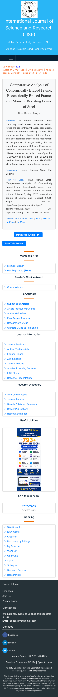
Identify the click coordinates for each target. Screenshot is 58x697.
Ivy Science (13, 546)
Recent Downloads (17, 413)
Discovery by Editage (18, 541)
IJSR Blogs (13, 373)
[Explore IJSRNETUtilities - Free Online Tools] (29, 459)
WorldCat (12, 550)
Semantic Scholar (16, 570)
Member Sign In (15, 265)
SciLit (10, 560)
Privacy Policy (9, 601)
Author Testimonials (18, 349)
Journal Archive (15, 399)
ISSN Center (13, 531)
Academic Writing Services (21, 368)
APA (31, 218)
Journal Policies (15, 363)
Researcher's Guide (17, 322)
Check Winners (15, 287)
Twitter (11, 650)
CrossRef (12, 536)
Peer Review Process (18, 318)
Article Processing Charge (21, 308)
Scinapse (12, 565)
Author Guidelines (16, 313)
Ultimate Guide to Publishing (22, 327)
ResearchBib (14, 574)
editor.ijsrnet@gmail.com (23, 620)
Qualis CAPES (14, 527)
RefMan (21, 222)
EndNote (10, 222)
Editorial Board (15, 354)
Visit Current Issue (17, 394)
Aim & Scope (14, 358)
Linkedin (12, 643)
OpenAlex (12, 555)
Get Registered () (19, 270)
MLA (38, 218)
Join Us (6, 596)
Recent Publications (17, 409)
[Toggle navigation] (9, 58)
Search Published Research (22, 404)
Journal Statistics (16, 344)
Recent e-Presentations (20, 377)
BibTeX (46, 218)
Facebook (13, 635)
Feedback (7, 591)
